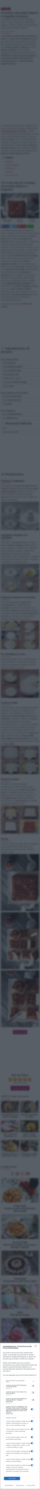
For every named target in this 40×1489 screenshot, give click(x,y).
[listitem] (20, 1381)
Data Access (20, 1485)
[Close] (36, 1346)
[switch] (32, 1386)
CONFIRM (12, 1478)
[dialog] (20, 1416)
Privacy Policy (31, 1485)
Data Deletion (9, 1485)
